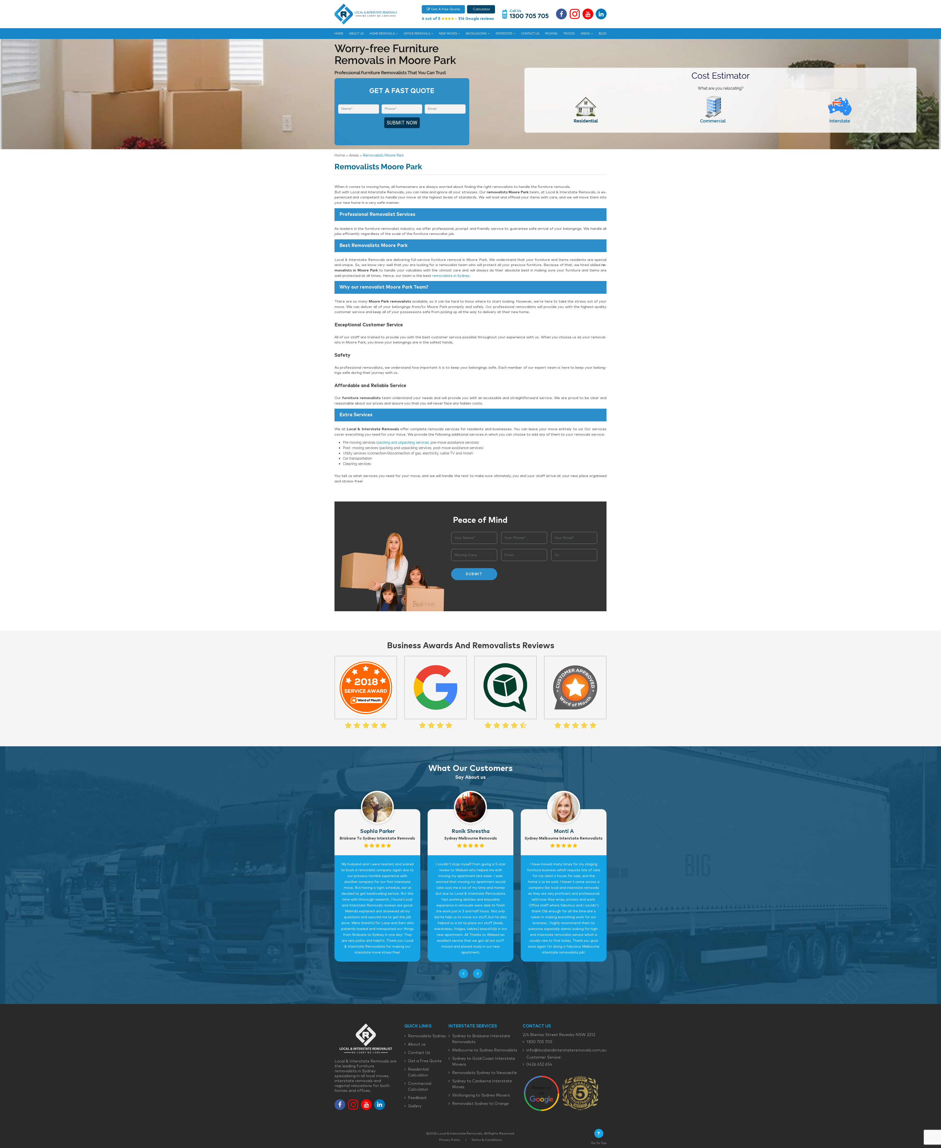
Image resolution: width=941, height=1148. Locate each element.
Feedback (417, 1098)
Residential (586, 120)
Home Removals (382, 33)
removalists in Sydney (451, 276)
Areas (585, 33)
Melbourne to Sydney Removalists (484, 1050)
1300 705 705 (529, 16)
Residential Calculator (418, 1072)
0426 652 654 (539, 1064)
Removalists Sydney (427, 1036)
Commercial (713, 120)
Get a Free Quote (425, 1061)
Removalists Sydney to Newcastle (484, 1073)
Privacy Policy (449, 1140)
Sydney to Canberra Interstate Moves (482, 1084)
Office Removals (417, 33)
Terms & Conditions (486, 1140)
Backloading (476, 33)
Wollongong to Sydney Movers (481, 1095)
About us (356, 33)
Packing (551, 33)
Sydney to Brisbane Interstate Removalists (481, 1039)
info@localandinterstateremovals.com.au (566, 1050)
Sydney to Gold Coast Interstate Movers (483, 1061)
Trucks (569, 33)
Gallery (414, 1106)
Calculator (481, 9)
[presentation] (463, 973)
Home (338, 33)
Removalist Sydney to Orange (480, 1104)
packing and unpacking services (403, 442)
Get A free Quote (445, 9)
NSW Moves (448, 33)
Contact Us (530, 33)
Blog (603, 33)
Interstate (504, 33)
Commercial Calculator (419, 1086)
